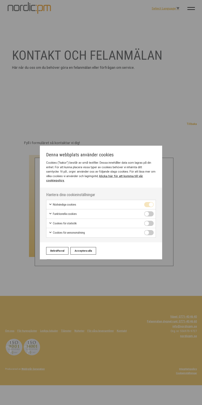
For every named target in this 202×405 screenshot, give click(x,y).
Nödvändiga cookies (64, 204)
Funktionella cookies (64, 214)
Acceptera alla (83, 250)
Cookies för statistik (64, 223)
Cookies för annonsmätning (68, 232)
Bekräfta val (57, 250)
